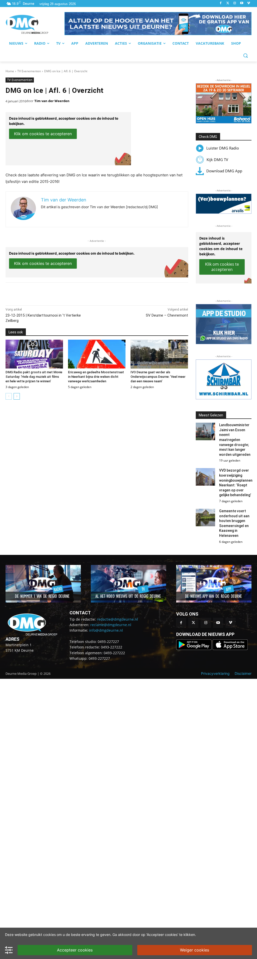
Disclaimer (243, 673)
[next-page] (17, 396)
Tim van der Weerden (52, 101)
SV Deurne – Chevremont (167, 315)
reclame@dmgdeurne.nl (110, 624)
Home (10, 71)
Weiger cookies (194, 949)
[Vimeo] (248, 3)
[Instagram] (235, 3)
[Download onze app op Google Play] (194, 648)
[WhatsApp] (63, 293)
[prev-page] (9, 396)
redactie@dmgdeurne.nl (117, 619)
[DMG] (35, 24)
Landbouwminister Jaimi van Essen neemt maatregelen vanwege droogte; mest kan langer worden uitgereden (234, 440)
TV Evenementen (29, 71)
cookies (49, 934)
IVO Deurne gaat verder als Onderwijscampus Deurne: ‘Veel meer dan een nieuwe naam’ (158, 376)
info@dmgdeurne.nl (106, 630)
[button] (158, 23)
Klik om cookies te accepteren (43, 133)
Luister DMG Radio (222, 148)
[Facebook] (221, 3)
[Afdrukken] (75, 293)
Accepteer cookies (75, 949)
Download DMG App (224, 170)
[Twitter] (228, 3)
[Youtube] (241, 3)
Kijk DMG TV (217, 159)
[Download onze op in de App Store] (230, 648)
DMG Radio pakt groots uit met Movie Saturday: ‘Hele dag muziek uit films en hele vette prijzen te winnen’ (34, 376)
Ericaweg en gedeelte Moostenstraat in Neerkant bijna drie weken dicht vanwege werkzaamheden (96, 376)
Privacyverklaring (215, 673)
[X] (52, 293)
